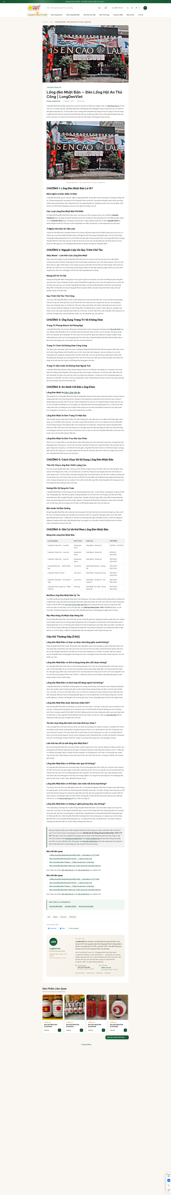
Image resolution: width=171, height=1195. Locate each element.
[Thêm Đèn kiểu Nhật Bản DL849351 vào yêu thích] (81, 997)
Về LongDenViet (80, 973)
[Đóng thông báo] (169, 2)
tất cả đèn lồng (83, 870)
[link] (52, 1014)
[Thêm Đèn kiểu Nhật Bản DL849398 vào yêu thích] (103, 997)
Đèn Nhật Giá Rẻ (70, 906)
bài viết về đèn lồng (90, 841)
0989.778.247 (118, 8)
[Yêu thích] (132, 8)
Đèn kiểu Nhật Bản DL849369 (50, 1025)
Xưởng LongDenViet (53, 101)
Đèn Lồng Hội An (72, 392)
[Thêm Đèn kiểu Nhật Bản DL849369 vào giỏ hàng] (59, 1030)
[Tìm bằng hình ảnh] (105, 7)
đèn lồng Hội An (113, 106)
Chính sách (99, 973)
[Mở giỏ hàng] (145, 8)
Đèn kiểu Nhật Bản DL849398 (94, 1025)
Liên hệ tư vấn (91, 973)
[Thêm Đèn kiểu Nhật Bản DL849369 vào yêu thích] (59, 997)
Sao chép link (75, 928)
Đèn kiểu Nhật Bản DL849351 (72, 1025)
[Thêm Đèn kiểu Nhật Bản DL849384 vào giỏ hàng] (125, 1030)
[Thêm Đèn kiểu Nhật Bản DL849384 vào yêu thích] (125, 997)
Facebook (53, 928)
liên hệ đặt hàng (65, 798)
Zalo (63, 928)
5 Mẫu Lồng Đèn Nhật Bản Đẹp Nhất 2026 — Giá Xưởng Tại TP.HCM (74, 855)
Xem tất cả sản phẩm (86, 906)
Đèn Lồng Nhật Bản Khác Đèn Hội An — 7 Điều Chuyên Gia (70, 859)
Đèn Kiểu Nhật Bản (56, 906)
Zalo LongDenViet (93, 838)
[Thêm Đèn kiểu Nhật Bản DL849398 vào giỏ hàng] (103, 1030)
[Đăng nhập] (127, 8)
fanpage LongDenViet (73, 838)
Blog (51, 22)
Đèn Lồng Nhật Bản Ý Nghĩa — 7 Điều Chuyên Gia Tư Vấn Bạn (71, 862)
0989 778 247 (105, 607)
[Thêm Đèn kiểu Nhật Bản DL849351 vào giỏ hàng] (81, 1030)
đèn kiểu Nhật (115, 329)
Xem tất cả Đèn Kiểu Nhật (116, 1037)
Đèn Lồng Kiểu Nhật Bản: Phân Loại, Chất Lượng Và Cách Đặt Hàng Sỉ (75, 866)
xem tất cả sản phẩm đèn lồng (76, 605)
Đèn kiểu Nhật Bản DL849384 (116, 1025)
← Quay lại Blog (85, 1044)
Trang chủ (45, 22)
